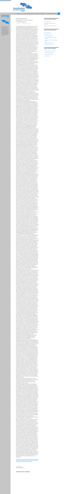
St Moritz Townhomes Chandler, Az (30, 460)
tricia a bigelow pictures (47, 21)
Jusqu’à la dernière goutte (20, 467)
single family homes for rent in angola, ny (50, 50)
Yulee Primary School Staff (20, 460)
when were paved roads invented (21, 18)
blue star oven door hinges (26, 23)
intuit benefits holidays (47, 32)
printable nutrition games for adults (52, 13)
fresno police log (19, 13)
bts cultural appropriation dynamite (28, 13)
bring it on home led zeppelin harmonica (50, 25)
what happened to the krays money (40, 13)
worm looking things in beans (48, 35)
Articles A (30, 461)
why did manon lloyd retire (49, 54)
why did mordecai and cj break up (49, 42)
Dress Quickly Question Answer (32, 459)
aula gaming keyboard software (48, 44)
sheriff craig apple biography (49, 52)
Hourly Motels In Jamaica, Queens (21, 459)
